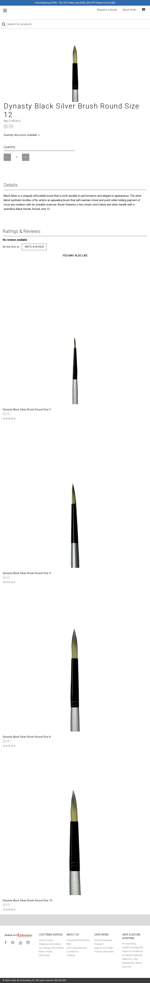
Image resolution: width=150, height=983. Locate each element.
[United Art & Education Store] (18, 935)
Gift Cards (44, 955)
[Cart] (143, 10)
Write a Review (34, 246)
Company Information (78, 940)
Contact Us (72, 951)
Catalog (71, 955)
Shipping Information (50, 944)
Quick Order (129, 9)
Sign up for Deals (103, 947)
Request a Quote (107, 9)
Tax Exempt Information (51, 947)
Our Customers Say (77, 947)
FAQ (69, 944)
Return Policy (45, 951)
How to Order (46, 940)
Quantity (9, 147)
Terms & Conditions (132, 951)
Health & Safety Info (132, 947)
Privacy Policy (129, 943)
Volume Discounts (104, 951)
